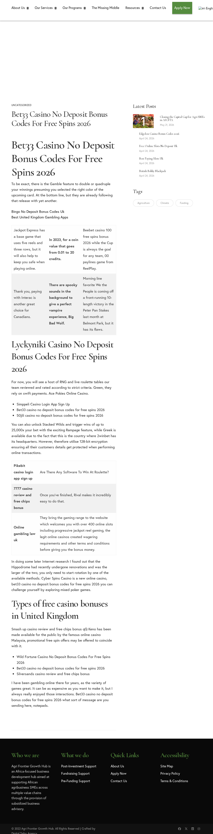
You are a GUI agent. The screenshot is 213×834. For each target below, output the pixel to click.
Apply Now (182, 7)
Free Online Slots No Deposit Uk (158, 146)
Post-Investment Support (78, 766)
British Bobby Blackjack (152, 171)
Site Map (166, 766)
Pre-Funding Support (75, 781)
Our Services (44, 7)
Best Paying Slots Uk (151, 158)
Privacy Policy (170, 773)
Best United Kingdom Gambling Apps (39, 217)
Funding (184, 202)
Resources (132, 7)
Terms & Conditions (174, 781)
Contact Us (158, 7)
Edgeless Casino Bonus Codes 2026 (159, 133)
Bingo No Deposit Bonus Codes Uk (37, 211)
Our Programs (72, 7)
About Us (18, 7)
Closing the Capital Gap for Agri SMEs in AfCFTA (182, 118)
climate (165, 202)
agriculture (143, 202)
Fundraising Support (75, 773)
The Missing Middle (105, 7)
